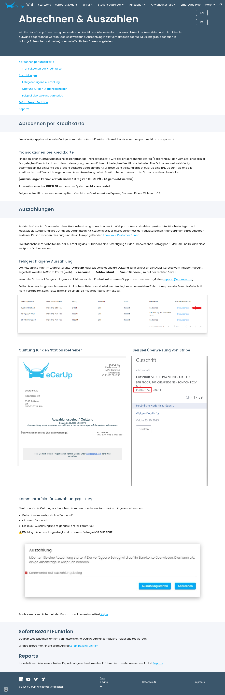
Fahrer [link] (86, 5)
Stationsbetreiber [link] (109, 5)
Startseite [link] (44, 5)
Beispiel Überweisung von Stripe (42, 95)
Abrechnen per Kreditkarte (36, 62)
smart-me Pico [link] (191, 5)
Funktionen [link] (136, 5)
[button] (221, 5)
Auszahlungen (28, 75)
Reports (24, 109)
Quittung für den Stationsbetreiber (44, 89)
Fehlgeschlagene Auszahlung (41, 82)
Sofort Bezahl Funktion (33, 102)
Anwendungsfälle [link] (162, 5)
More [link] (208, 5)
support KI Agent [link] (66, 5)
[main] (104, 19)
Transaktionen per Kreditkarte (42, 69)
